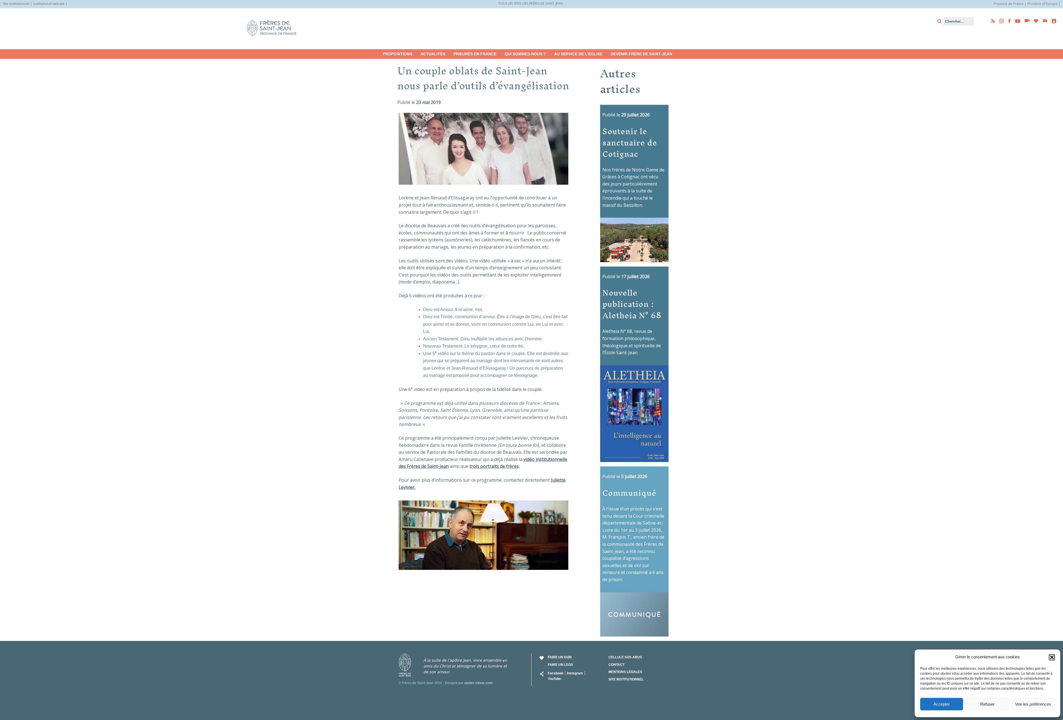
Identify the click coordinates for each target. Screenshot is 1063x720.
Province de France (1009, 3)
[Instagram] (1000, 21)
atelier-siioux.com (478, 683)
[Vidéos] (1025, 21)
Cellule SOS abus (625, 657)
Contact (616, 665)
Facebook (555, 673)
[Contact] (1043, 20)
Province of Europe (1042, 3)
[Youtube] (1016, 21)
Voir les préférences (1033, 704)
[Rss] (991, 21)
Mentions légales (625, 672)
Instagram (575, 673)
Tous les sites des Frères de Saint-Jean (530, 3)
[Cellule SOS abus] (1052, 21)
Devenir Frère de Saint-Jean (641, 54)
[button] (1052, 657)
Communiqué (629, 493)
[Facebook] (1008, 21)
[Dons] (1034, 21)
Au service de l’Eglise (578, 54)
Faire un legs (560, 665)
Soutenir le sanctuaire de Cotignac (629, 142)
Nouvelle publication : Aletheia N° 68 (631, 303)
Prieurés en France (474, 54)
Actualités (432, 54)
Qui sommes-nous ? (525, 54)
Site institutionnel (16, 3)
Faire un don (560, 657)
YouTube (554, 679)
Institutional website (48, 3)
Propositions (397, 54)
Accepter (941, 704)
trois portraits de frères (494, 466)
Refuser (987, 704)
